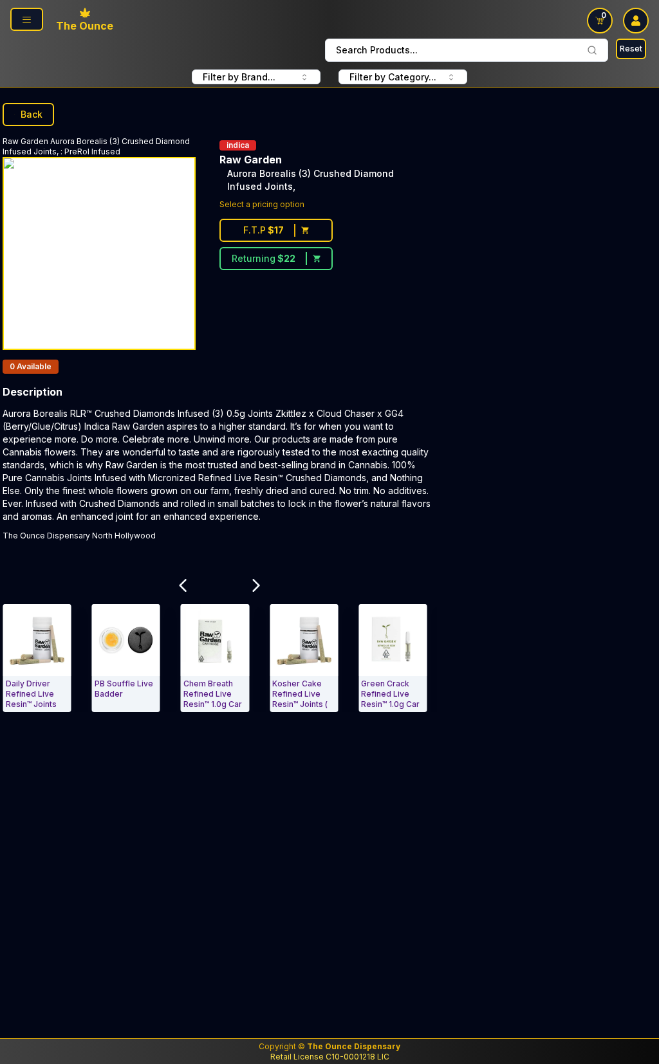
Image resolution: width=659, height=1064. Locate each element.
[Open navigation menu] (26, 19)
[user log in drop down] (636, 20)
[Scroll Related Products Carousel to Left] (183, 585)
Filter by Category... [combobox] (392, 76)
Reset (631, 48)
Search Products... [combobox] (377, 49)
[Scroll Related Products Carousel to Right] (256, 585)
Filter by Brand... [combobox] (239, 76)
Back (31, 114)
